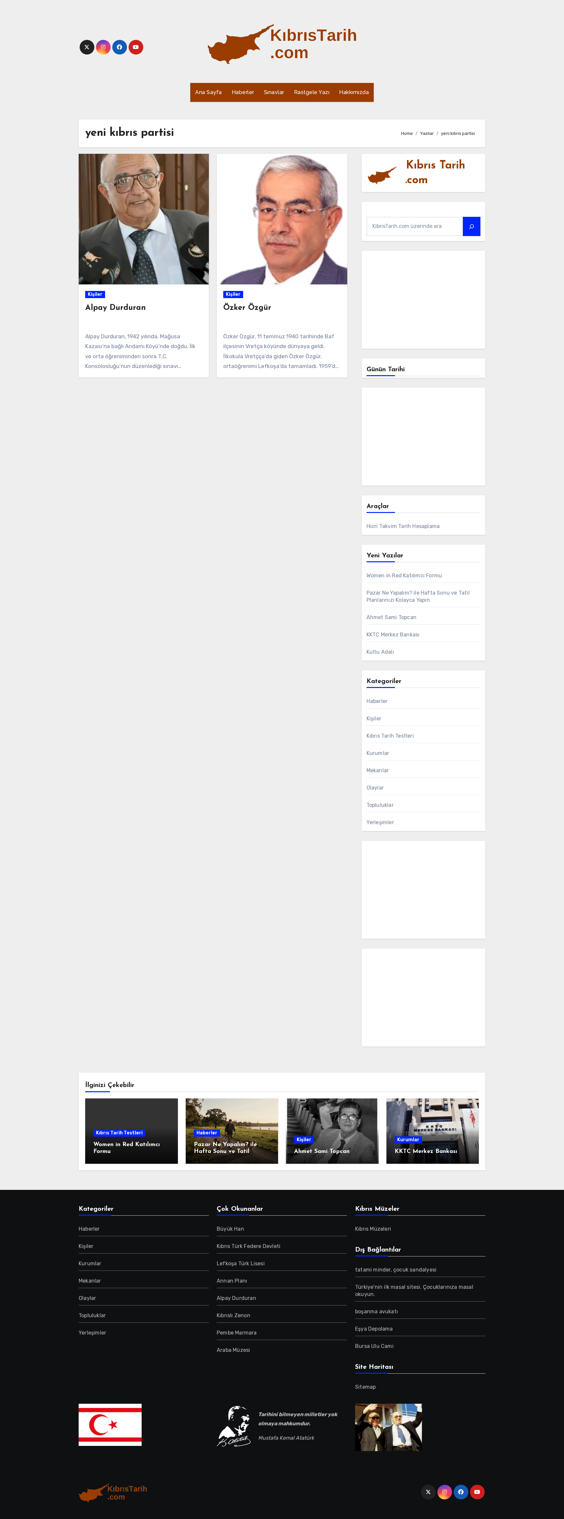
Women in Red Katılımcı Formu (404, 575)
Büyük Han (230, 1229)
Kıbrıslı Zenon (233, 1315)
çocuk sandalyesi (414, 1270)
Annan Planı (232, 1281)
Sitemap (365, 1387)
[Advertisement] (424, 301)
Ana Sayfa (208, 92)
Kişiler (95, 294)
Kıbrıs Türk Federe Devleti (248, 1246)
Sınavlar (274, 92)
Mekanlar (378, 770)
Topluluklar (380, 805)
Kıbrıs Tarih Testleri (390, 736)
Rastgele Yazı (312, 92)
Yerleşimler (380, 822)
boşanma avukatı (376, 1311)
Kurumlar (378, 753)
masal (399, 1287)
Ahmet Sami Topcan (391, 617)
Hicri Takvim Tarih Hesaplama (403, 526)
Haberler (243, 92)
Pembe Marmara (237, 1333)
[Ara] (471, 226)
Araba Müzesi (233, 1350)
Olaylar (375, 788)
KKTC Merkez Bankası (393, 635)
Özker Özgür (247, 308)
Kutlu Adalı (380, 652)
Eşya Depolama (374, 1329)
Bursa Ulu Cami (374, 1346)
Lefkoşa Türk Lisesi (241, 1263)
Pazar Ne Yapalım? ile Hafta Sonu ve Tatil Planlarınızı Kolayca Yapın (231, 1152)
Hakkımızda (354, 92)
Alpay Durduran (115, 308)
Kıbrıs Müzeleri (373, 1229)
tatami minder (373, 1270)
